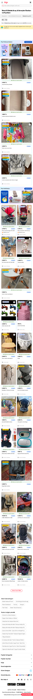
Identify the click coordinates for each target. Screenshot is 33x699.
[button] (2, 2)
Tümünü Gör (28, 42)
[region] (17, 50)
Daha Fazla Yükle (16, 590)
